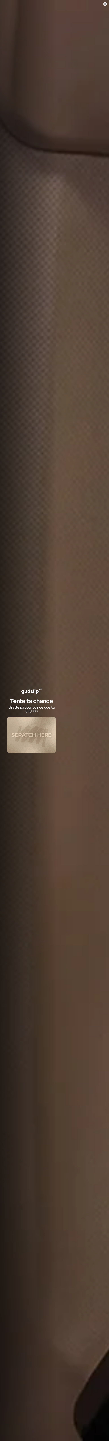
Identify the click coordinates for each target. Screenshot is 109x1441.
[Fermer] (105, 4)
